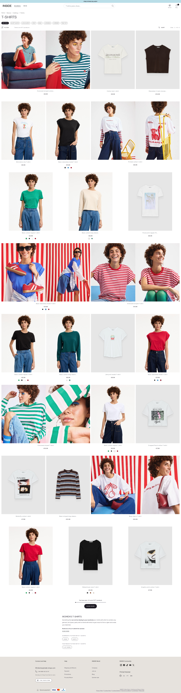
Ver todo (5, 23)
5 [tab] (14, 173)
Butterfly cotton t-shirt (23, 516)
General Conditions (126, 690)
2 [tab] (11, 173)
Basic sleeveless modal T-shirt (68, 162)
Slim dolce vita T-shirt (23, 162)
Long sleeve (25, 23)
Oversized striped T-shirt (135, 303)
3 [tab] (12, 173)
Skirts (75, 639)
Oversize (56, 23)
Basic (40, 23)
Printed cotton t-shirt (135, 162)
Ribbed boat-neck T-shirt (90, 587)
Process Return (68, 677)
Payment (66, 671)
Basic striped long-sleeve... (68, 516)
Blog (93, 674)
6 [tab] (52, 315)
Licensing (47, 23)
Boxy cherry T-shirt (135, 516)
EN (131, 676)
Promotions (67, 674)
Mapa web (141, 690)
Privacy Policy (99, 690)
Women (17, 6)
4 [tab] (13, 173)
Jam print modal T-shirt (113, 374)
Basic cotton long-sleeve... (90, 233)
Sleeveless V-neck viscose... (158, 91)
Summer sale (95, 677)
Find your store (44, 680)
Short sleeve (15, 23)
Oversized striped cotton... (45, 91)
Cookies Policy (107, 690)
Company (94, 668)
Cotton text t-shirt (113, 91)
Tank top (64, 23)
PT (128, 676)
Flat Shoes (67, 647)
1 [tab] (10, 173)
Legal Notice (135, 690)
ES (124, 676)
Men (25, 6)
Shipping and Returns (70, 668)
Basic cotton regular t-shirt (31, 233)
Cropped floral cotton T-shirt (157, 445)
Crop (34, 23)
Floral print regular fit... (150, 233)
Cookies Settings (116, 690)
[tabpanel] (45, 60)
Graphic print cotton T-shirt (150, 587)
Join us (94, 671)
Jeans (65, 639)
